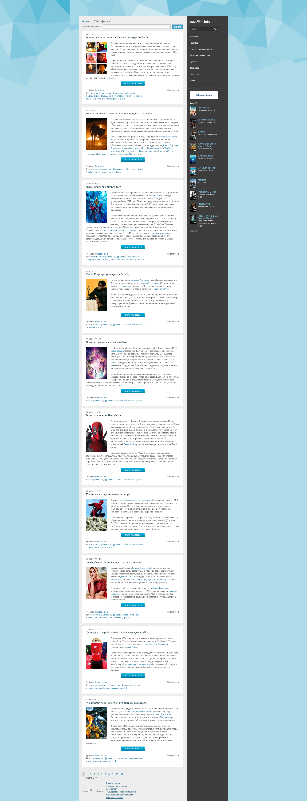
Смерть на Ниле (126, 154)
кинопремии (91, 688)
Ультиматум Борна (207, 192)
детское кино (135, 96)
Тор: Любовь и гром (151, 148)
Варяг (161, 151)
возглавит (155, 714)
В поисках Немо (205, 156)
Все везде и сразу (106, 154)
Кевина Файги (155, 195)
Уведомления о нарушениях (119, 794)
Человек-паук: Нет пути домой (138, 500)
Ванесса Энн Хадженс (156, 644)
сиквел (94, 169)
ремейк (94, 93)
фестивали (96, 257)
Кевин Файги (129, 444)
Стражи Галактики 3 (141, 568)
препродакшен (93, 259)
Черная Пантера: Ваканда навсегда (118, 230)
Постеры (194, 73)
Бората (115, 594)
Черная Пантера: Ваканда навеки (138, 151)
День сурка (203, 108)
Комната (202, 180)
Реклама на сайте (114, 797)
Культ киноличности (200, 55)
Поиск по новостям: (91, 26)
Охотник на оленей (207, 120)
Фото (192, 80)
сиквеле (173, 591)
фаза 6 (140, 259)
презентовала (117, 351)
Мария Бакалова (160, 588)
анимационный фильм (96, 96)
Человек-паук (166, 717)
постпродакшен (105, 617)
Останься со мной (206, 168)
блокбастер (122, 96)
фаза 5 (132, 259)
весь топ (194, 231)
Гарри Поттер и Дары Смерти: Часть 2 (208, 217)
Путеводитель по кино (201, 48)
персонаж (100, 99)
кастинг (127, 615)
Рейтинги (99, 90)
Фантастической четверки (138, 711)
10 (117, 774)
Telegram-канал (204, 95)
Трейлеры (194, 67)
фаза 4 (123, 99)
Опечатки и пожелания (117, 786)
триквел (140, 544)
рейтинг (112, 96)
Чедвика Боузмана (160, 233)
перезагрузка (112, 99)
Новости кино (101, 254)
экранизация (105, 93)
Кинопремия (101, 682)
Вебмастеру (112, 789)
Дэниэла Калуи (161, 289)
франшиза (118, 93)
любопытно (129, 93)
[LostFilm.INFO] (153, 8)
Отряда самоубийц (137, 579)
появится (114, 579)
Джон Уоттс (166, 714)
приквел (103, 685)
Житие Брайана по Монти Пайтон (207, 145)
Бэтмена (165, 137)
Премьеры (194, 61)
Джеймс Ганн (126, 576)
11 (122, 774)
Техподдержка (113, 783)
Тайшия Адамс (131, 647)
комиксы (90, 99)
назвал (135, 122)
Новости (87, 21)
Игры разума (204, 204)
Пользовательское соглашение (121, 792)
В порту (201, 132)
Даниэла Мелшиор (157, 579)
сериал (110, 172)
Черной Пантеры (150, 283)
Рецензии (194, 42)
